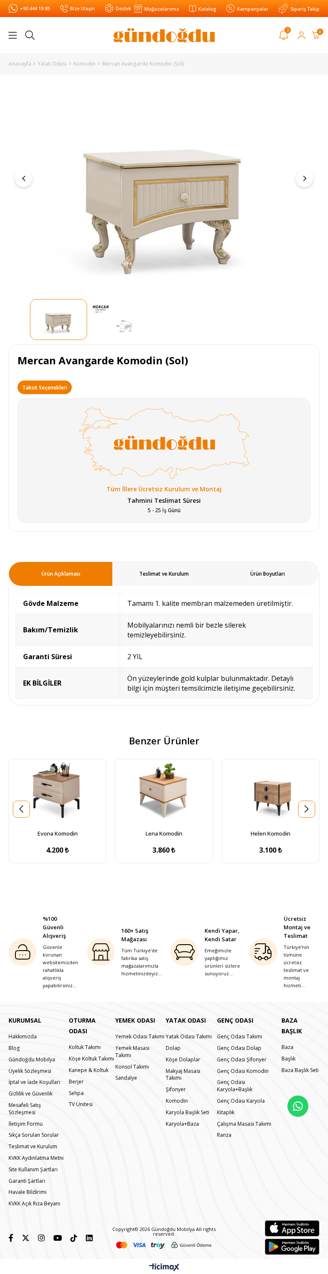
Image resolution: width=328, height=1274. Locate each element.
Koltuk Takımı (85, 1047)
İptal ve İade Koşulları (34, 1082)
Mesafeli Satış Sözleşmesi (25, 1109)
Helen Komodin (270, 833)
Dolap (173, 1048)
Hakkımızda (23, 1036)
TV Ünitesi (81, 1104)
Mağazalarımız (161, 9)
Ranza (224, 1135)
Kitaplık (225, 1112)
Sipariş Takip (304, 9)
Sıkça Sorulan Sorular (34, 1135)
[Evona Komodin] (57, 792)
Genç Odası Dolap (239, 1048)
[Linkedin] (89, 1238)
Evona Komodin (58, 833)
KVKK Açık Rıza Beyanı (34, 1203)
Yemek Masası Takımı (132, 1052)
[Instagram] (41, 1238)
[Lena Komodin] (163, 792)
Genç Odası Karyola (241, 1101)
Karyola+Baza (182, 1124)
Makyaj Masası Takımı (183, 1075)
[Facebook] (11, 1238)
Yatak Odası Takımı (189, 1036)
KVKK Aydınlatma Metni (36, 1158)
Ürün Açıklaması (60, 573)
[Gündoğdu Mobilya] (164, 35)
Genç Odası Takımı (239, 1036)
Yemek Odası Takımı (139, 1036)
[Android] (292, 1247)
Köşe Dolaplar (183, 1059)
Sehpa (76, 1093)
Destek (123, 8)
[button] (48, 820)
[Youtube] (57, 1238)
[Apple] (292, 1228)
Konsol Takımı (132, 1067)
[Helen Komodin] (270, 792)
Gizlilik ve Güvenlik (31, 1093)
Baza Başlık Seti (300, 1070)
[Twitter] (25, 1238)
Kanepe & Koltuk (88, 1070)
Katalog (207, 9)
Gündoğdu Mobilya (32, 1059)
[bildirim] (283, 36)
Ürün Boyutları (267, 573)
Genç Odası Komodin (243, 1071)
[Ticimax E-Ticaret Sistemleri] (164, 1267)
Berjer (76, 1081)
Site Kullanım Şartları (33, 1169)
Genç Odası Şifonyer (241, 1059)
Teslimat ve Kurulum (164, 573)
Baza (287, 1047)
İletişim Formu (26, 1124)
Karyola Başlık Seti (187, 1112)
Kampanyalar (253, 9)
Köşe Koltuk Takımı (91, 1058)
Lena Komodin (164, 833)
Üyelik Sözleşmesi (30, 1071)
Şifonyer (176, 1089)
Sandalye (126, 1078)
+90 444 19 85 (35, 8)
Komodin (177, 1101)
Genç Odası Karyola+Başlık (234, 1086)
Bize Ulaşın (82, 8)
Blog (14, 1048)
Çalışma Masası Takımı (244, 1124)
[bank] (164, 1245)
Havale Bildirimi (28, 1192)
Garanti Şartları (27, 1181)
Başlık (288, 1058)
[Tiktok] (73, 1238)
